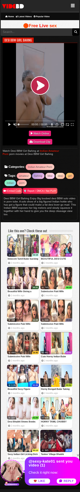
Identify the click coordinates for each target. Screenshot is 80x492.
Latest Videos (25, 16)
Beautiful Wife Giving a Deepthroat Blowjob (19, 291)
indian (10, 182)
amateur (24, 175)
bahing (38, 175)
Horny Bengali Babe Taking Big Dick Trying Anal (55, 389)
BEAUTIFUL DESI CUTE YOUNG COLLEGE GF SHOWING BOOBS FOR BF (55, 259)
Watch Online (41, 133)
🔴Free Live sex (40, 25)
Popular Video (42, 16)
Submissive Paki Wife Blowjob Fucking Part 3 (20, 324)
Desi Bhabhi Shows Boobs (22, 421)
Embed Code (13, 190)
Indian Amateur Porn (40, 166)
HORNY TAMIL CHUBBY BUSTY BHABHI (54, 422)
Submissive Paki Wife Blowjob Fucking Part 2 (53, 324)
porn (22, 182)
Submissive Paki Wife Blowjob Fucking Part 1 (20, 356)
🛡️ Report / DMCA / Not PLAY (40, 190)
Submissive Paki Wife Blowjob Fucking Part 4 (53, 291)
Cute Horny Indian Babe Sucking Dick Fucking (53, 356)
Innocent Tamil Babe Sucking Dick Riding (23, 259)
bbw (50, 175)
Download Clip (41, 141)
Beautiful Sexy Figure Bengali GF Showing (19, 389)
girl (70, 175)
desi (60, 175)
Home (11, 16)
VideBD (16, 5)
